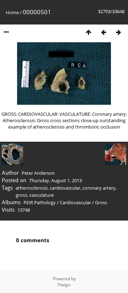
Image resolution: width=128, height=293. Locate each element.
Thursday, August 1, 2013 (55, 180)
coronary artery (99, 188)
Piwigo (64, 285)
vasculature (41, 195)
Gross (101, 202)
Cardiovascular (75, 202)
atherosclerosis (32, 188)
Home (12, 12)
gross (21, 195)
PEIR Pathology (39, 202)
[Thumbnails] (88, 32)
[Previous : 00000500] (103, 32)
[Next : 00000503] (118, 32)
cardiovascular (65, 188)
